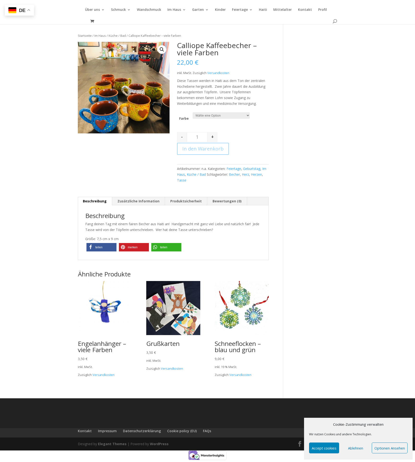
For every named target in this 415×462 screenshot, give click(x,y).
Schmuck (118, 10)
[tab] (95, 201)
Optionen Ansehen (389, 448)
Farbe (184, 118)
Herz (245, 174)
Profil (322, 10)
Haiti (263, 10)
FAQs (207, 431)
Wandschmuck (149, 10)
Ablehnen (355, 448)
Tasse (181, 180)
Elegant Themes (112, 444)
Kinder (220, 10)
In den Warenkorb (203, 148)
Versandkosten (218, 73)
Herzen (256, 174)
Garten (198, 10)
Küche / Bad (117, 35)
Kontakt (305, 10)
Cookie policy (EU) (182, 431)
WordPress (159, 444)
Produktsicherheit (186, 201)
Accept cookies (324, 448)
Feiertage (240, 10)
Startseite (85, 35)
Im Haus (174, 10)
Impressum (107, 431)
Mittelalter (282, 10)
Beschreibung (95, 201)
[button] (101, 247)
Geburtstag (251, 168)
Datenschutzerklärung (142, 431)
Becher (234, 174)
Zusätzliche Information (138, 201)
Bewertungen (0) (227, 201)
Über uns (92, 10)
